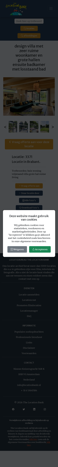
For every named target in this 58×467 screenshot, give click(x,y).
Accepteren (41, 249)
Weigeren (18, 249)
